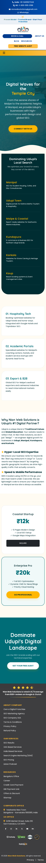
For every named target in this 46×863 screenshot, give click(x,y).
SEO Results (9, 742)
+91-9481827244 (24, 2)
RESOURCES (26, 41)
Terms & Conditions (13, 722)
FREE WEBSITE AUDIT (23, 46)
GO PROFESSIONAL (23, 594)
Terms (41, 860)
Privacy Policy (10, 726)
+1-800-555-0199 (24, 5)
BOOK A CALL (17, 36)
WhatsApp (24, 12)
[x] (22, 829)
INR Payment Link (11, 789)
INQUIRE (23, 543)
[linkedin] (16, 829)
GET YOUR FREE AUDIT (23, 665)
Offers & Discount (12, 793)
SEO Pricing (9, 759)
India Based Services (13, 751)
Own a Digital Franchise (14, 709)
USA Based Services (13, 747)
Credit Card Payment (13, 785)
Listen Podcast (10, 764)
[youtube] (27, 829)
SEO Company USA (12, 717)
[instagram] (11, 829)
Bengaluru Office (11, 776)
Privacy (30, 860)
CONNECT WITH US (23, 128)
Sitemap (7, 797)
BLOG (16, 41)
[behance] (33, 829)
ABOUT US (39, 36)
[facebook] (6, 829)
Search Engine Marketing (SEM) (18, 755)
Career (7, 780)
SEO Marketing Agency (14, 713)
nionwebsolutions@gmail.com (24, 9)
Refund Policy (10, 730)
